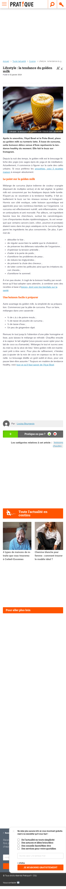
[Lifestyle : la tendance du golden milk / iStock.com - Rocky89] (33, 110)
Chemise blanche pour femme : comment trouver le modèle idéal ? (48, 556)
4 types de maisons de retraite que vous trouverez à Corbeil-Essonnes (17, 556)
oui (49, 433)
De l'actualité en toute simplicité (37, 839)
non (55, 433)
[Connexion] (61, 4)
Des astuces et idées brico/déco (37, 842)
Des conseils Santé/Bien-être (36, 845)
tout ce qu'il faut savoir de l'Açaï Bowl (35, 364)
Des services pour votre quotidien (38, 848)
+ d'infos (21, 863)
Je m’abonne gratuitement (40, 867)
